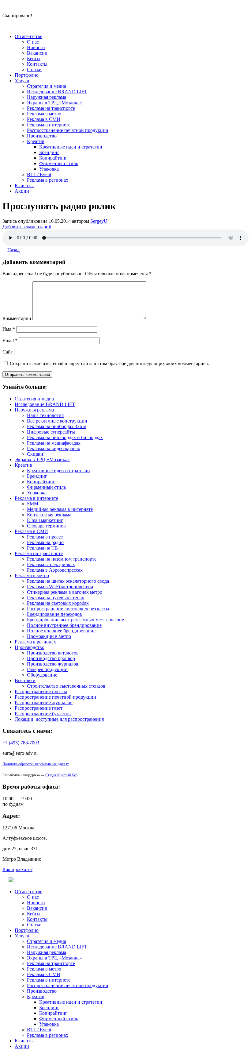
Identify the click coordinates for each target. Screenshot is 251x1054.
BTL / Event (39, 174)
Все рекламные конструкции (57, 420)
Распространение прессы (41, 691)
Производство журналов (52, 663)
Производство (42, 135)
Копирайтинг (53, 157)
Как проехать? (17, 869)
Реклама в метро (44, 113)
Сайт (7, 351)
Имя (8, 329)
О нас (33, 41)
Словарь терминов (46, 525)
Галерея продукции (47, 669)
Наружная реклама (46, 97)
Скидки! (36, 454)
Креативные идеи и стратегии (70, 146)
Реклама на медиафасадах (54, 443)
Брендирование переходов (54, 614)
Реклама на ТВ (42, 547)
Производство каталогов (53, 652)
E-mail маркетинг (45, 520)
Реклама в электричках (51, 564)
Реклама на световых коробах (58, 603)
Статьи (34, 69)
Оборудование (42, 675)
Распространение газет (38, 708)
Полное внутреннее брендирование (64, 625)
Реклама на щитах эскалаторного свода (68, 581)
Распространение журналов (44, 702)
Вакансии (37, 53)
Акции (22, 191)
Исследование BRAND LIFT (57, 91)
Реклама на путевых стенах (55, 597)
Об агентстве (28, 36)
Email (9, 340)
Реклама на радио (45, 542)
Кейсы (33, 58)
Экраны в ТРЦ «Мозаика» (54, 102)
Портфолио (27, 75)
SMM (32, 503)
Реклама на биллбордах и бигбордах (65, 437)
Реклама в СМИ (43, 119)
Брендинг (49, 152)
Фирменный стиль (58, 163)
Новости (36, 47)
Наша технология (45, 415)
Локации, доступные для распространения (59, 719)
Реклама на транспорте (51, 108)
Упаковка (49, 169)
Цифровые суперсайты (51, 431)
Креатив (35, 141)
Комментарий (16, 318)
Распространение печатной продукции (67, 130)
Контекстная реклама (49, 514)
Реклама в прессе (45, 536)
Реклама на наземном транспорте (61, 559)
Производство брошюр (51, 658)
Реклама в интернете (48, 124)
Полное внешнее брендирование (61, 630)
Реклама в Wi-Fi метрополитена (60, 586)
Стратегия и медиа (46, 86)
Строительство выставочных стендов (66, 686)
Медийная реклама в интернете (60, 509)
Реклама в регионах (47, 180)
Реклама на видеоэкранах (53, 448)
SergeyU (98, 221)
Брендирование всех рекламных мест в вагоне (75, 619)
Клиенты (24, 185)
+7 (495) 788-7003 (20, 742)
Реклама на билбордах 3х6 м (56, 426)
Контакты (37, 64)
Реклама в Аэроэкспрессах (55, 570)
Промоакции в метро (49, 636)
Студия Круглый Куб (61, 775)
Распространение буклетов (43, 713)
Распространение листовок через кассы (68, 608)
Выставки (25, 680)
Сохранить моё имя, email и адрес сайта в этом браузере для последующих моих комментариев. (109, 363)
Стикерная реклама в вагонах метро (64, 592)
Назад (11, 250)
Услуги (22, 80)
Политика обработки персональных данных (35, 764)
